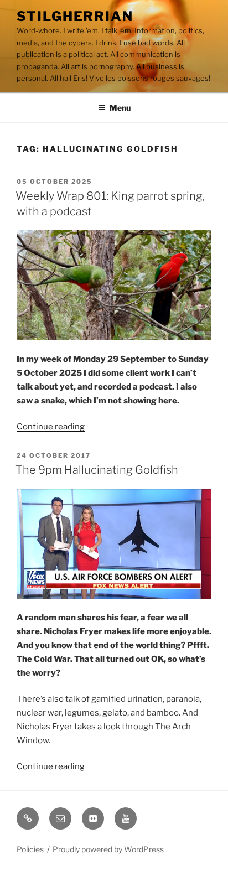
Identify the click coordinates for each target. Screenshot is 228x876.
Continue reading (51, 427)
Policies (30, 849)
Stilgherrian (75, 16)
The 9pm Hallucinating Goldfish (96, 469)
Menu (120, 107)
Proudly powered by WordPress (108, 849)
